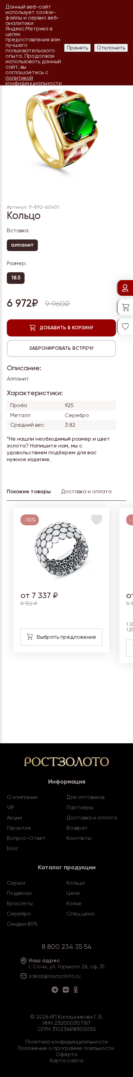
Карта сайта (66, 1060)
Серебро (19, 913)
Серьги (16, 883)
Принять (77, 47)
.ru (77, 976)
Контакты (78, 838)
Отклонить (111, 47)
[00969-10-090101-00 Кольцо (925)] (61, 581)
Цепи (73, 893)
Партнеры (79, 807)
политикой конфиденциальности (33, 80)
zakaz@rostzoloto (51, 976)
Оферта (66, 1054)
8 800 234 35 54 (67, 946)
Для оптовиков (85, 797)
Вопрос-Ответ (26, 838)
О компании (22, 797)
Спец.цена (80, 913)
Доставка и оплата (91, 817)
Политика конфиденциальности (66, 1041)
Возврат (77, 828)
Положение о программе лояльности (66, 1048)
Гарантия (19, 828)
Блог (12, 848)
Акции (14, 817)
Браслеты (20, 903)
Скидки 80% (22, 924)
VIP (10, 807)
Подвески (19, 893)
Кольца (75, 883)
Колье (74, 903)
